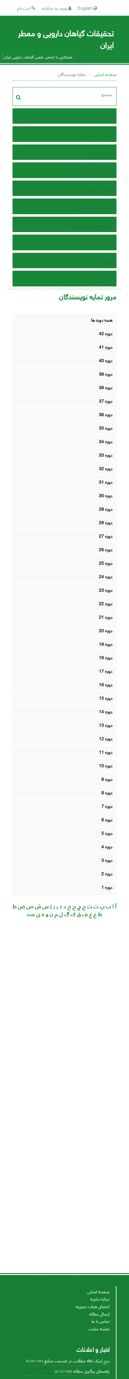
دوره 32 (105, 468)
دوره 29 (105, 509)
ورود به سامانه (55, 8)
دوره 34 (105, 441)
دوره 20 (105, 630)
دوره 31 (105, 482)
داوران (106, 261)
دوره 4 (106, 846)
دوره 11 (105, 752)
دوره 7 (106, 806)
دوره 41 (105, 346)
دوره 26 (105, 549)
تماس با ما (102, 279)
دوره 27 (105, 536)
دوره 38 (105, 387)
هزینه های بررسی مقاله (91, 225)
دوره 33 (105, 455)
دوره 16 (105, 684)
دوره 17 (105, 671)
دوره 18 (105, 657)
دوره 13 (105, 725)
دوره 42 (105, 333)
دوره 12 (105, 738)
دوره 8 (106, 792)
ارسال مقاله (100, 243)
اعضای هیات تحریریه (94, 171)
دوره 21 (105, 617)
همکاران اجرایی (98, 189)
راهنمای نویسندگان (94, 207)
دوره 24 (105, 576)
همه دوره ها (101, 319)
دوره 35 (105, 428)
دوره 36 (105, 414)
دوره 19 (105, 644)
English (85, 8)
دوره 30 (105, 495)
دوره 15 (105, 698)
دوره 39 (105, 373)
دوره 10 (105, 765)
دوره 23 (105, 590)
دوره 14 (105, 711)
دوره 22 (105, 603)
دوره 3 (106, 860)
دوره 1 (106, 887)
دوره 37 (105, 400)
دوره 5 (106, 833)
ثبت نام (24, 8)
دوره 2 (106, 873)
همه (31, 914)
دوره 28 (105, 522)
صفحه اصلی (105, 74)
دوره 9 (106, 779)
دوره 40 (105, 360)
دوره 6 (106, 819)
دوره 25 (105, 563)
